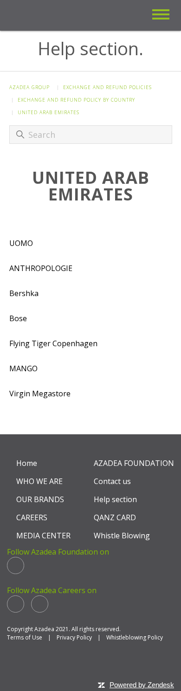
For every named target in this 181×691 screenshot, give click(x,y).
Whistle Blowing (122, 535)
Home (26, 463)
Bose (18, 318)
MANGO (23, 368)
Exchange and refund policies (107, 87)
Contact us (112, 481)
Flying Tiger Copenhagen (53, 343)
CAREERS (31, 517)
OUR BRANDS (40, 499)
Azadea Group (29, 87)
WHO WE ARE (39, 481)
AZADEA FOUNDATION (134, 463)
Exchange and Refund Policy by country (76, 100)
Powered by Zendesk (142, 685)
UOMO (21, 243)
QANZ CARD (115, 517)
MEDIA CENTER (43, 535)
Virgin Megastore (40, 393)
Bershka (24, 293)
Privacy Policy (74, 637)
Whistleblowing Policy (134, 637)
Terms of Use (24, 637)
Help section (115, 499)
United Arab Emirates (48, 112)
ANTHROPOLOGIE (40, 268)
